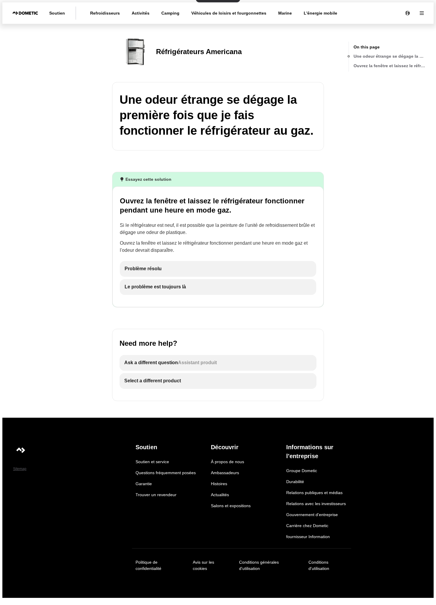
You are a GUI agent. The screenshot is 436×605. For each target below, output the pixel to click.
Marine (285, 13)
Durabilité (295, 481)
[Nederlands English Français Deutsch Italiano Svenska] (407, 13)
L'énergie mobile (320, 13)
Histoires (219, 483)
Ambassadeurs (225, 472)
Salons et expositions (231, 505)
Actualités (220, 494)
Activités (140, 13)
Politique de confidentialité (148, 565)
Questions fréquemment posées (166, 472)
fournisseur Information (308, 536)
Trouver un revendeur (156, 494)
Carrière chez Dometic (307, 525)
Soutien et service (152, 461)
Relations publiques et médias (314, 492)
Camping (170, 13)
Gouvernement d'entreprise (312, 514)
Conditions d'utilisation (318, 565)
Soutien (57, 13)
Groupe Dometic (301, 470)
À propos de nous (227, 461)
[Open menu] (422, 13)
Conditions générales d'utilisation (259, 565)
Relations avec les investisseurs (316, 503)
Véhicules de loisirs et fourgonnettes (228, 13)
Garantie (144, 483)
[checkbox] (218, 269)
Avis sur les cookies (203, 565)
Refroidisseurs (105, 13)
